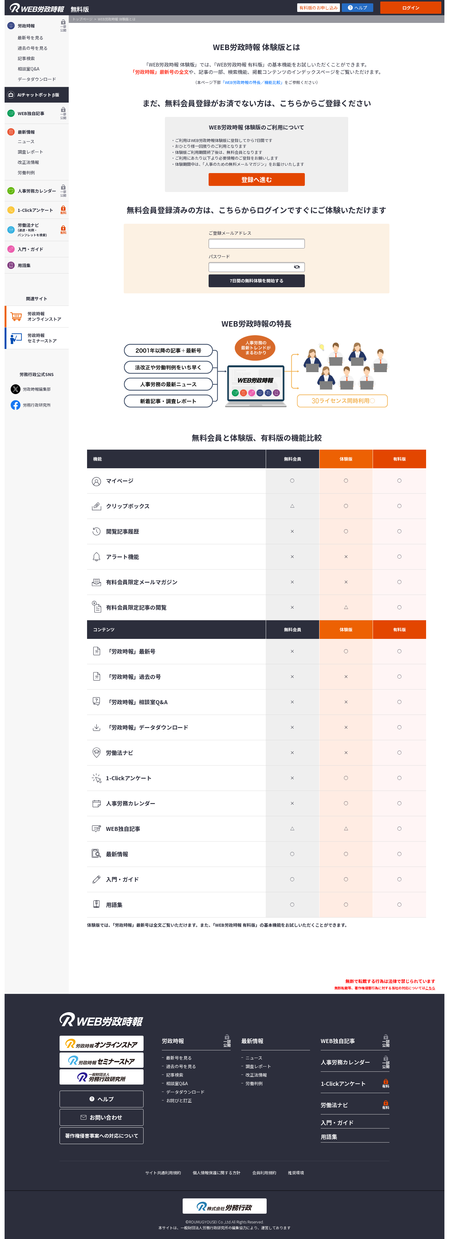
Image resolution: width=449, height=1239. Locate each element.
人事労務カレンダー (42, 192)
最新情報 (26, 132)
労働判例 (26, 172)
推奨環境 (296, 1173)
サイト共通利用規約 (163, 1173)
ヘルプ (360, 8)
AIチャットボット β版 (38, 95)
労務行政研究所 (37, 405)
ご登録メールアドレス (230, 233)
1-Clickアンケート (42, 211)
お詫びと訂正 (179, 1100)
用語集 (24, 265)
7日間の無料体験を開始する (256, 280)
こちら (430, 987)
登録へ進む (256, 179)
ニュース (26, 141)
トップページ (82, 18)
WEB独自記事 (42, 115)
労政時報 (42, 27)
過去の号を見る (33, 48)
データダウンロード (37, 79)
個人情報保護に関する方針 (216, 1173)
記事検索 (26, 58)
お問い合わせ (105, 1117)
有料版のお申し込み (318, 8)
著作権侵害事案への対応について (101, 1135)
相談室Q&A (28, 69)
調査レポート (30, 152)
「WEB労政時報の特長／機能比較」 (252, 82)
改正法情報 (28, 162)
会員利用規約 (264, 1173)
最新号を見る (30, 37)
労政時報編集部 (37, 389)
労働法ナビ (334, 1104)
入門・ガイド (30, 249)
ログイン (410, 8)
